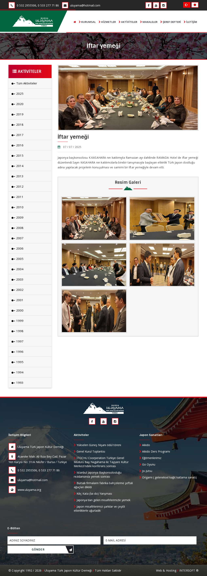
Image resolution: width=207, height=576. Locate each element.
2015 (19, 155)
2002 (19, 290)
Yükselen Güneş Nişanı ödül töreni (98, 445)
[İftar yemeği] (94, 219)
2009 (19, 217)
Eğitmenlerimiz (151, 458)
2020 (19, 104)
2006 (19, 248)
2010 (19, 207)
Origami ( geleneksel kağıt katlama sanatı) (169, 477)
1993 (19, 382)
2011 (19, 197)
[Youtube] (156, 5)
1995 (19, 362)
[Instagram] (163, 5)
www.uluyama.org (29, 490)
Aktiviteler (128, 22)
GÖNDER (38, 549)
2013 (19, 176)
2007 (19, 238)
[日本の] (195, 4)
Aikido (145, 445)
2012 (19, 186)
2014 (19, 166)
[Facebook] (148, 5)
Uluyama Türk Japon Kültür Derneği (40, 447)
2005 (19, 259)
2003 (19, 279)
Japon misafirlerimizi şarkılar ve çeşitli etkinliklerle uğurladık (99, 508)
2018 (19, 124)
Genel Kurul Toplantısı (90, 451)
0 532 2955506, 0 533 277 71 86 (38, 470)
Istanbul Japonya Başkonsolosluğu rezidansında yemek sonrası (97, 474)
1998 (19, 331)
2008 (19, 228)
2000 (19, 310)
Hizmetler (108, 22)
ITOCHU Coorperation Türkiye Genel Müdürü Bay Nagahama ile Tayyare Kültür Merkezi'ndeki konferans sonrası (101, 462)
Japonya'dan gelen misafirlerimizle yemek (103, 500)
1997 (19, 341)
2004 (19, 269)
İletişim (191, 22)
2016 (19, 145)
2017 (19, 135)
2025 (19, 93)
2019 (19, 114)
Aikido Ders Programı (155, 451)
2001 (19, 300)
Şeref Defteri (171, 22)
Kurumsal (88, 22)
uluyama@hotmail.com (32, 480)
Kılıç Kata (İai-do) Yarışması (94, 493)
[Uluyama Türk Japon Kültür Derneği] (33, 21)
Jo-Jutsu (146, 471)
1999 (19, 321)
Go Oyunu (148, 464)
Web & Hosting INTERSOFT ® (177, 570)
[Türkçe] (187, 4)
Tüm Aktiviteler (26, 83)
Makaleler (149, 22)
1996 (19, 352)
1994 (19, 372)
